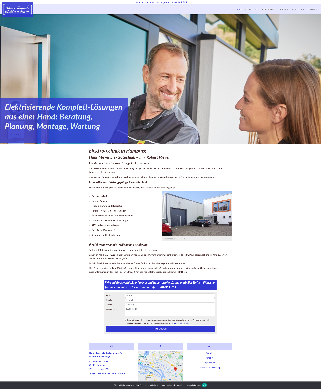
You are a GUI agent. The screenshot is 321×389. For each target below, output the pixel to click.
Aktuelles (298, 9)
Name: (108, 295)
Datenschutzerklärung (180, 324)
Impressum (209, 363)
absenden (160, 329)
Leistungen (251, 9)
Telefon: (109, 305)
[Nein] (318, 385)
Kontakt (209, 353)
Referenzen (269, 9)
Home (239, 9)
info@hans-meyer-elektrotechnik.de (107, 373)
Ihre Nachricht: (112, 309)
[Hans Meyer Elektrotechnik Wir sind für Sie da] (17, 9)
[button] (318, 9)
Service (284, 9)
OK (204, 385)
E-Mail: (109, 300)
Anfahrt (209, 358)
